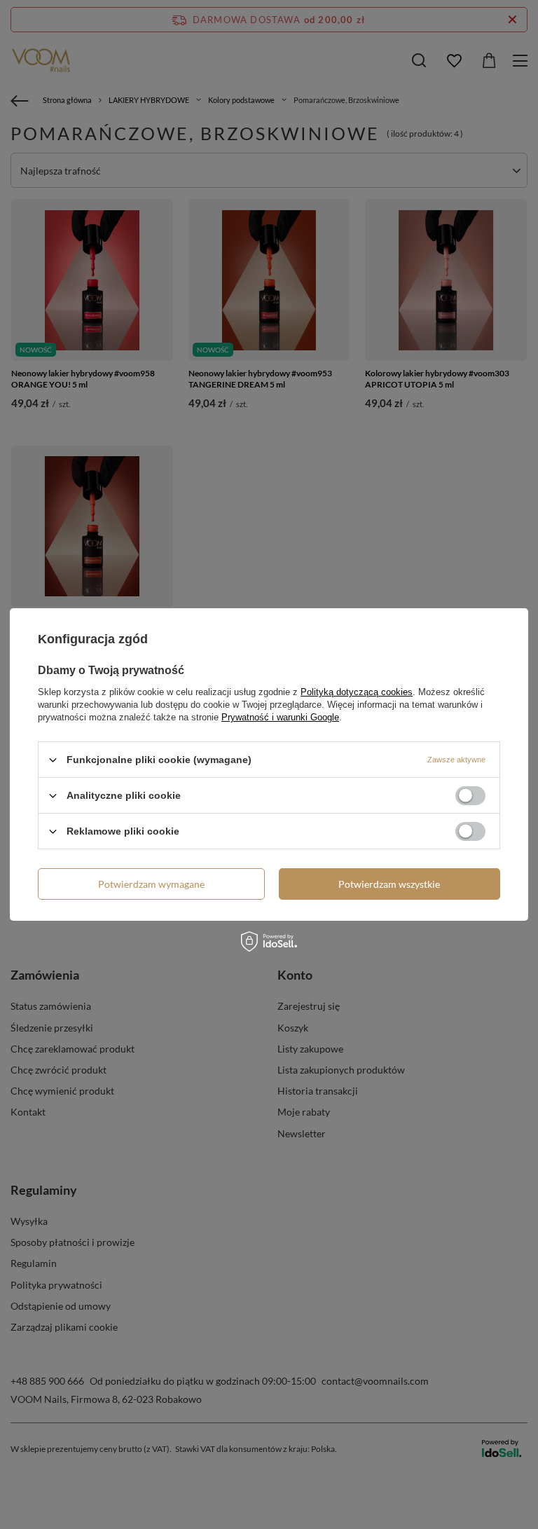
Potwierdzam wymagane (151, 883)
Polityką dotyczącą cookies (357, 692)
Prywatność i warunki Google (280, 717)
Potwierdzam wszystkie (389, 883)
